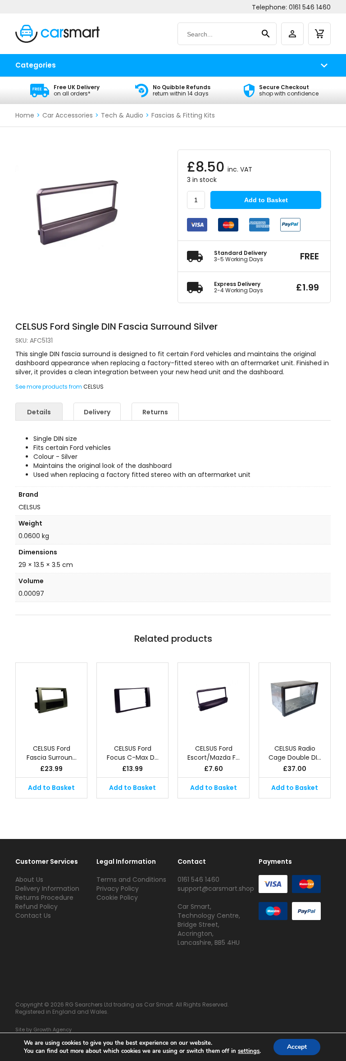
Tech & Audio (122, 115)
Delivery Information (47, 888)
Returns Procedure (44, 897)
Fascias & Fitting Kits (183, 115)
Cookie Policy (117, 897)
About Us (29, 879)
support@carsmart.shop (216, 888)
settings (249, 1051)
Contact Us (33, 915)
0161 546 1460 (310, 7)
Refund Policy (36, 906)
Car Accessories (67, 115)
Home (24, 115)
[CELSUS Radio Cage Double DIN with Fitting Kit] (294, 699)
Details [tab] (39, 412)
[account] (292, 34)
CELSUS (93, 386)
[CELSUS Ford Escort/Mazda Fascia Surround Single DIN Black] (213, 699)
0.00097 (31, 593)
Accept (297, 1047)
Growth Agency (52, 1029)
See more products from (49, 386)
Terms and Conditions (131, 879)
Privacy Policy (117, 888)
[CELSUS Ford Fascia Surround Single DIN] (51, 699)
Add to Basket (266, 200)
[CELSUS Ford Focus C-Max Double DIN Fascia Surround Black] (132, 699)
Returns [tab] (155, 412)
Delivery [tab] (97, 412)
